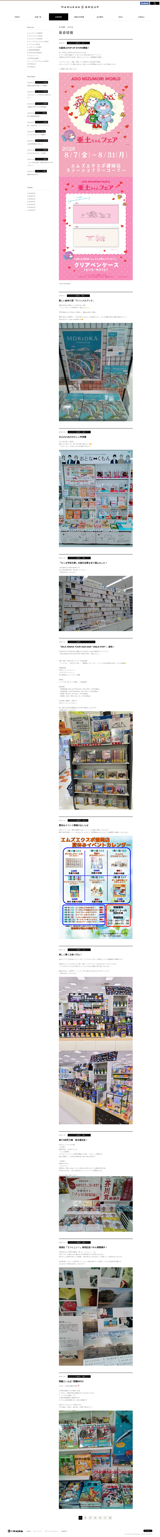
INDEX (17, 17)
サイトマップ (37, 1531)
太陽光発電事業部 (34, 50)
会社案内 (100, 17)
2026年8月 (31, 193)
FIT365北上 (32, 67)
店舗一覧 (38, 17)
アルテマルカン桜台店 (35, 36)
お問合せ (141, 17)
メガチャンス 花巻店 (34, 47)
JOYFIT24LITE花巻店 (35, 53)
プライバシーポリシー (52, 1531)
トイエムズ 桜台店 (34, 44)
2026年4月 (31, 204)
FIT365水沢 (32, 64)
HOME (63, 27)
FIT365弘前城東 (33, 58)
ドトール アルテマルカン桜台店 (38, 41)
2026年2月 (31, 210)
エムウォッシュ (33, 55)
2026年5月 (31, 202)
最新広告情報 (79, 17)
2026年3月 (31, 207)
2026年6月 (31, 199)
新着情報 (58, 17)
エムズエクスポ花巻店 (35, 39)
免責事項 (64, 1531)
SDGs (120, 17)
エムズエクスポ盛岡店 (35, 33)
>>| (110, 1517)
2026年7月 (31, 196)
